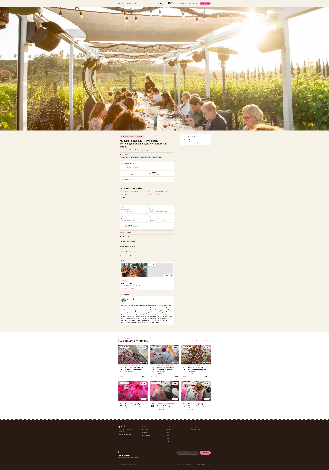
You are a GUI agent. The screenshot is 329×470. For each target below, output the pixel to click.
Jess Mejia (131, 299)
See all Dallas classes (200, 340)
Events (120, 3)
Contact (191, 3)
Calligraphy (145, 432)
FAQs (135, 3)
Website (129, 167)
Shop (182, 3)
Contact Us (169, 441)
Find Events (145, 429)
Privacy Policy (200, 456)
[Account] (197, 3)
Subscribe (205, 452)
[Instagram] (199, 429)
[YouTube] (195, 429)
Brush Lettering (146, 435)
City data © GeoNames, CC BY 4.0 (203, 464)
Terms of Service (189, 464)
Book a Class (205, 3)
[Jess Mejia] (123, 300)
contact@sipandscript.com (124, 434)
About (128, 3)
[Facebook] (192, 429)
